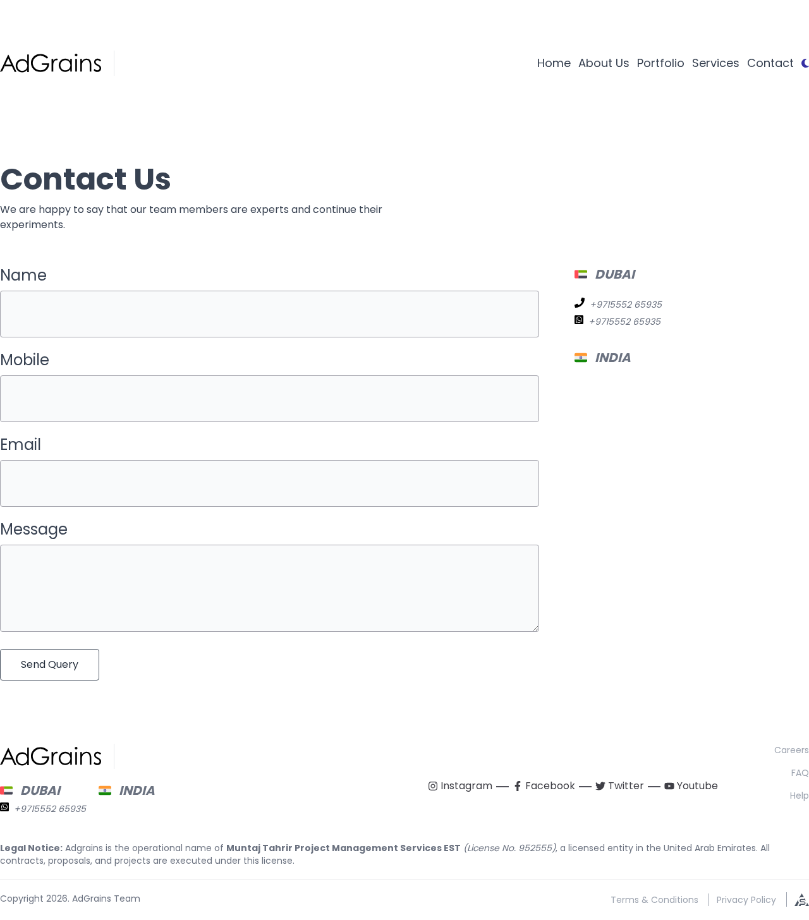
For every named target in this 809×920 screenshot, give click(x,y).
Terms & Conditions (654, 899)
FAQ (800, 772)
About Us (604, 63)
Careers (791, 750)
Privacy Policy (746, 899)
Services (715, 63)
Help (799, 795)
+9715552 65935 (626, 304)
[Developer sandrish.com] (797, 899)
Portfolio (660, 63)
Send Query (49, 664)
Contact (770, 63)
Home (554, 63)
